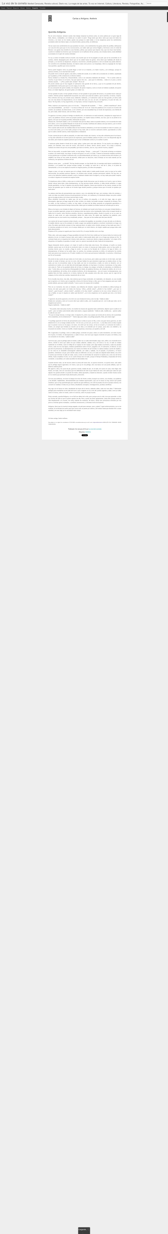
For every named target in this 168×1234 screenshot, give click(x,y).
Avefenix (88, 432)
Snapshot (35, 8)
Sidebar (28, 8)
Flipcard (9, 8)
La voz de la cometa (95, 429)
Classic (3, 8)
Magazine (16, 8)
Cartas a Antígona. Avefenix (85, 18)
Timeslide (42, 8)
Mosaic (22, 8)
